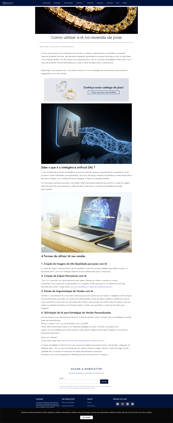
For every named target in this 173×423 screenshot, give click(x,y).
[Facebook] (117, 404)
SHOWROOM (57, 3)
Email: (61, 378)
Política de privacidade (68, 403)
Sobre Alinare (91, 406)
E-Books (125, 3)
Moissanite (90, 3)
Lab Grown (109, 3)
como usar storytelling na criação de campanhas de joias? (91, 286)
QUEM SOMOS (46, 3)
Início (42, 47)
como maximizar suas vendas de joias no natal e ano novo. (83, 340)
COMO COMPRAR (68, 3)
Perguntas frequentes (68, 406)
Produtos (79, 3)
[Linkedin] (127, 404)
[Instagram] (122, 404)
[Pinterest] (132, 404)
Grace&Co (100, 3)
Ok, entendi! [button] (86, 417)
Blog (117, 3)
